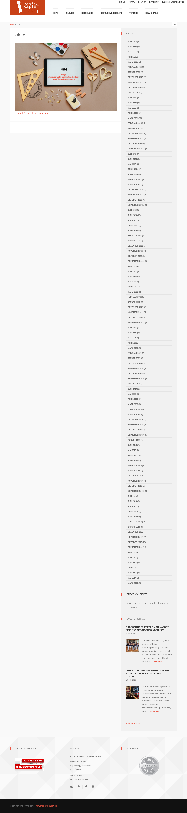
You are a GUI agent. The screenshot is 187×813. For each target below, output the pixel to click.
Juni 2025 (132, 103)
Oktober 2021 (135, 317)
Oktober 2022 (135, 256)
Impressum (154, 2)
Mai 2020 (132, 394)
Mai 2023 (132, 220)
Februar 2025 (135, 123)
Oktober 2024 (135, 144)
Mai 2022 (132, 282)
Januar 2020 (134, 414)
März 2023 (133, 230)
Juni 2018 (132, 501)
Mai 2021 (132, 338)
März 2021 (133, 348)
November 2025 (135, 82)
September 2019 (136, 435)
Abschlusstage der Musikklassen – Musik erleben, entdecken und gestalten (148, 673)
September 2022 (136, 261)
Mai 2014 (132, 578)
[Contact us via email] (72, 787)
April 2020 (133, 399)
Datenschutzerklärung (173, 2)
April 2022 (133, 287)
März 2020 (133, 404)
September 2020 (136, 379)
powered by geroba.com (47, 806)
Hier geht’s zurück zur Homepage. (32, 113)
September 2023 (136, 205)
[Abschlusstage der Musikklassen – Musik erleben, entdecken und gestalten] (132, 692)
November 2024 (135, 138)
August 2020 (134, 384)
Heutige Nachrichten (137, 594)
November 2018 (135, 481)
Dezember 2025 (135, 77)
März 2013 (133, 583)
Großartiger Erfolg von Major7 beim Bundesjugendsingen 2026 (147, 628)
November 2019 (135, 425)
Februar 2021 (135, 353)
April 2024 (133, 169)
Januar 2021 (134, 358)
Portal (132, 2)
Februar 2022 (135, 297)
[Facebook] (86, 787)
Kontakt (142, 2)
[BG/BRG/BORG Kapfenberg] (27, 7)
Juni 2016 (132, 573)
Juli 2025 (132, 98)
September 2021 (136, 322)
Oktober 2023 (135, 200)
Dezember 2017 (135, 532)
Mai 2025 (132, 108)
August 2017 (134, 552)
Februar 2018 (135, 522)
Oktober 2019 (135, 430)
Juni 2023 (132, 215)
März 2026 (133, 62)
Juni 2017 (132, 563)
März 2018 (133, 517)
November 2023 (135, 195)
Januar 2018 (134, 527)
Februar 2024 (135, 179)
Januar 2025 (134, 128)
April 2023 (133, 225)
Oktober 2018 (135, 486)
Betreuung (87, 13)
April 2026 (133, 57)
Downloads (151, 13)
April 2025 (133, 113)
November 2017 (135, 537)
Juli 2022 (132, 271)
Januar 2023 (134, 241)
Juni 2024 (132, 159)
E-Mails (122, 2)
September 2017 (136, 547)
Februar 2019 (135, 465)
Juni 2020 (132, 389)
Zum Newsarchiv (133, 724)
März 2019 (133, 460)
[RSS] (79, 787)
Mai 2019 (132, 450)
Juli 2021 (132, 328)
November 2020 (135, 368)
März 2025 (133, 118)
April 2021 (133, 343)
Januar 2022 (134, 302)
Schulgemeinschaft (111, 13)
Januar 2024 (134, 184)
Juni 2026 (132, 47)
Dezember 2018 (135, 476)
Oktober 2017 (135, 542)
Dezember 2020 (135, 363)
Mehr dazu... (159, 662)
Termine (133, 13)
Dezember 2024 (135, 133)
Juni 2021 (132, 333)
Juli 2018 (132, 496)
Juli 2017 (132, 557)
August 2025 (134, 93)
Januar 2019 (134, 471)
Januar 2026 (134, 72)
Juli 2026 (132, 41)
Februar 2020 (135, 409)
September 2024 (136, 149)
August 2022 (134, 266)
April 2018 (133, 511)
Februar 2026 (135, 67)
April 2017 (133, 568)
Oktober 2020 (135, 373)
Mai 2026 (132, 52)
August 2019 (134, 440)
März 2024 (133, 174)
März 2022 (133, 292)
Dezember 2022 (135, 246)
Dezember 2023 (135, 190)
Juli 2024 (132, 154)
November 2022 (135, 251)
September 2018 (136, 491)
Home (55, 13)
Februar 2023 (135, 236)
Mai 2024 (132, 164)
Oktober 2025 (135, 87)
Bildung (70, 13)
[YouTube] (93, 787)
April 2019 (133, 455)
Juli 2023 (132, 210)
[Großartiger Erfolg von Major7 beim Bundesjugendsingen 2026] (132, 645)
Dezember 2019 (135, 419)
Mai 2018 (132, 506)
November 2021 (135, 312)
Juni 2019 (132, 445)
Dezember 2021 (135, 307)
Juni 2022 (132, 276)
